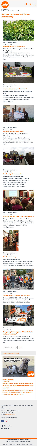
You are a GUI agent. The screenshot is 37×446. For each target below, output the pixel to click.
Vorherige (7, 347)
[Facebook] (2, 421)
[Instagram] (6, 421)
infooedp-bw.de (10, 414)
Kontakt (6, 429)
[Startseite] (5, 4)
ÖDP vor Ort (7, 426)
